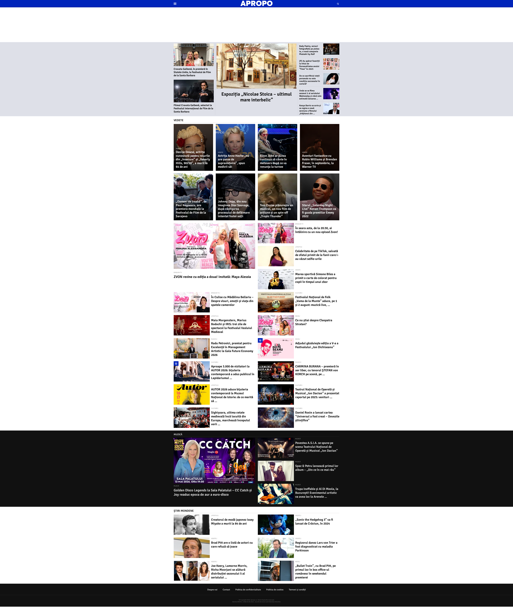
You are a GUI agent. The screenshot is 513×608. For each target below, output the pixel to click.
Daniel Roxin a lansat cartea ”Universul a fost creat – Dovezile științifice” (317, 416)
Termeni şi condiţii (297, 589)
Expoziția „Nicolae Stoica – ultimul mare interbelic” (256, 97)
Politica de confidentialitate (248, 589)
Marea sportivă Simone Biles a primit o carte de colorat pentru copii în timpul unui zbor (316, 278)
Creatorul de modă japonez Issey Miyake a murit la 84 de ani (232, 521)
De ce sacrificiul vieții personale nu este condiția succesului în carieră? (309, 79)
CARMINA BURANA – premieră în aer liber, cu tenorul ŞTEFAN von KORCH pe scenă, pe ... (317, 370)
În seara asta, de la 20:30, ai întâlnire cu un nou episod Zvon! (316, 230)
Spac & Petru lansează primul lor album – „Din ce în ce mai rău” (316, 468)
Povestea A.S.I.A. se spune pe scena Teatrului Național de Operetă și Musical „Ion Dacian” (316, 447)
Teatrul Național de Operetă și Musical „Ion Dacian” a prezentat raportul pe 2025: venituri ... (317, 393)
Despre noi (212, 589)
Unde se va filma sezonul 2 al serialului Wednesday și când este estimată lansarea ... (310, 94)
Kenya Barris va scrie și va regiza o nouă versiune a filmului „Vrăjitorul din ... (310, 109)
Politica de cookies (274, 589)
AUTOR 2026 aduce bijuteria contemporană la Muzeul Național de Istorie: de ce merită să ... (232, 395)
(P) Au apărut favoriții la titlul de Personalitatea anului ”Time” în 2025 (309, 65)
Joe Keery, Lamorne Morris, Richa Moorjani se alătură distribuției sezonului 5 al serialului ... (229, 571)
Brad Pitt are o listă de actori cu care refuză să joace (232, 544)
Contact (226, 589)
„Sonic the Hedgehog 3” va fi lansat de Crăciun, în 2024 (314, 521)
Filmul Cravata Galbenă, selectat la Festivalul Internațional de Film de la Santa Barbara (193, 108)
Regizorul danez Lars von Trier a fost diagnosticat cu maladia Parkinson (316, 546)
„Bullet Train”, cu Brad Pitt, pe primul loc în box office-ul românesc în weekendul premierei (315, 571)
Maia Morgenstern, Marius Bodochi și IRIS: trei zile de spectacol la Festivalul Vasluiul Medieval (231, 326)
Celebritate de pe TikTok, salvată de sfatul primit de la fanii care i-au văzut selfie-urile (317, 255)
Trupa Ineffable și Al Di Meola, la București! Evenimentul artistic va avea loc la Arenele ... (316, 493)
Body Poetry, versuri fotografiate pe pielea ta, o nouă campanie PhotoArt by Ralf (309, 50)
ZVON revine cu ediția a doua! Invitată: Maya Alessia (212, 277)
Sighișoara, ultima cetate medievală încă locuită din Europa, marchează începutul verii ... (230, 418)
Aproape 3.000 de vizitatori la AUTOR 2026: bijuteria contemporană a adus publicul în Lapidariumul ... (232, 372)
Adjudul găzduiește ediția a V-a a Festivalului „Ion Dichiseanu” (316, 345)
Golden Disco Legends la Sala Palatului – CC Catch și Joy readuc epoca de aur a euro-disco (213, 492)
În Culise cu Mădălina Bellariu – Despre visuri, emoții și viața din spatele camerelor (232, 301)
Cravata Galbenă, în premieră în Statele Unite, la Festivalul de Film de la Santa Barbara (192, 72)
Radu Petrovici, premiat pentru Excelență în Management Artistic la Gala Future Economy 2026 (232, 349)
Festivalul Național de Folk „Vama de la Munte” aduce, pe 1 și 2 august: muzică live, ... (316, 301)
